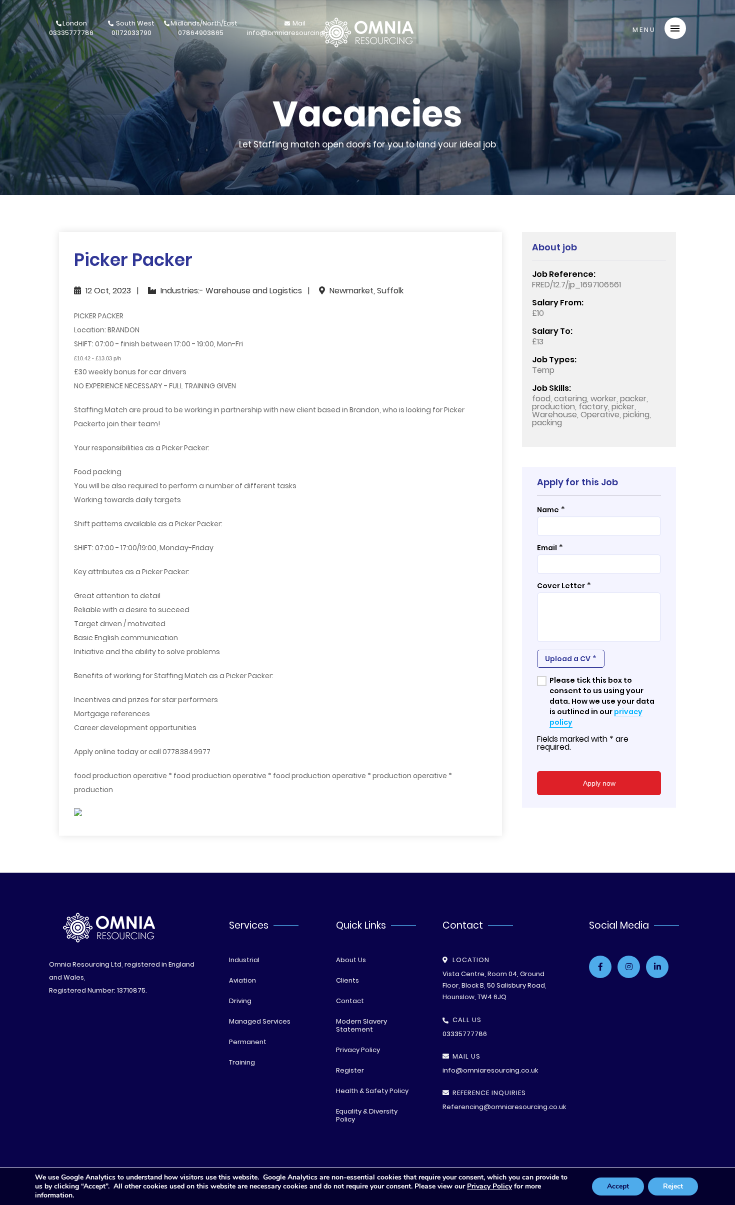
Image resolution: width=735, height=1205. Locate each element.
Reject (673, 1186)
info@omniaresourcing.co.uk (294, 28)
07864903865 (204, 28)
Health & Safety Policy (372, 1091)
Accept (618, 1186)
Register (350, 1070)
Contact (350, 1001)
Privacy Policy (358, 1050)
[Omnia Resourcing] (368, 44)
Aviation (242, 980)
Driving (240, 1001)
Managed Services (259, 1021)
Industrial (244, 960)
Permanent (247, 1042)
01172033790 (133, 28)
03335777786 (71, 28)
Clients (347, 980)
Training (242, 1062)
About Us (351, 960)
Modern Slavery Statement (361, 1025)
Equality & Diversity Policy (367, 1115)
